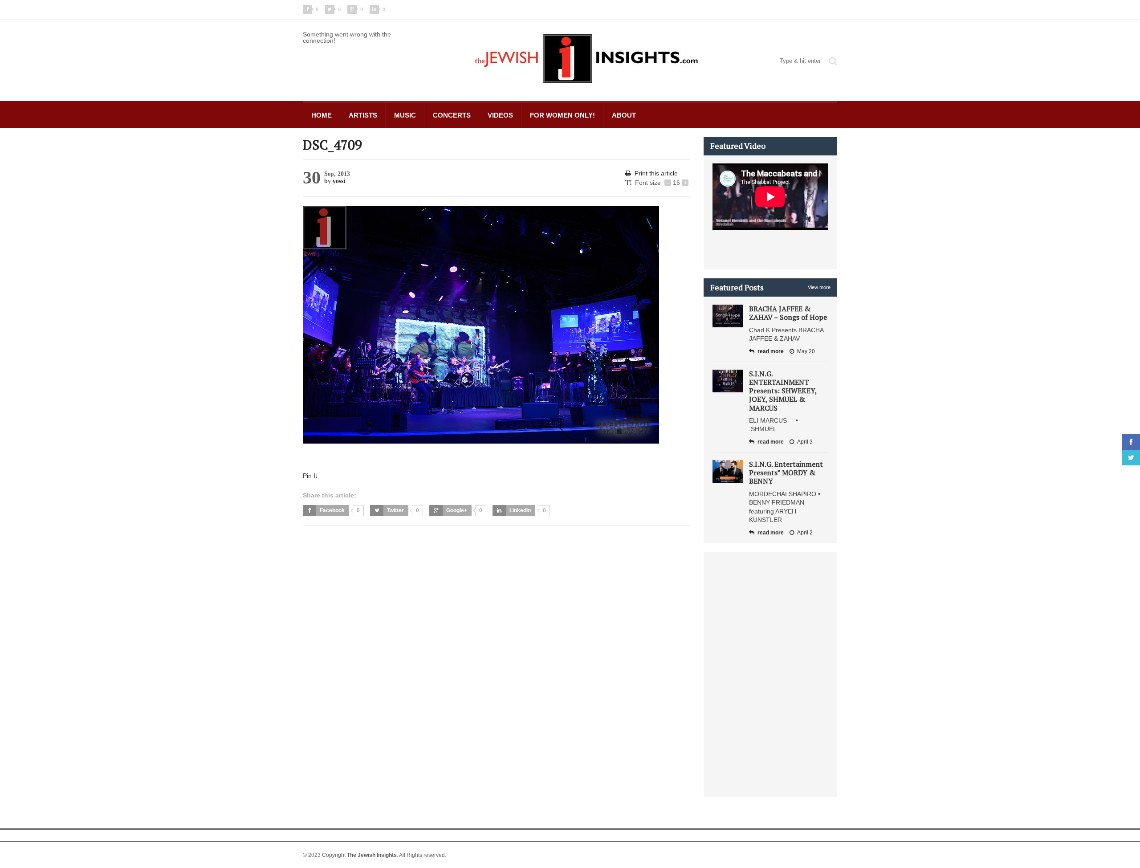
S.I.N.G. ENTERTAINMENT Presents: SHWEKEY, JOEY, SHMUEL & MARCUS (783, 391)
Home (321, 115)
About (624, 115)
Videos (500, 115)
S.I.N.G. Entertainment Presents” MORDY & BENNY (786, 472)
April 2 (805, 532)
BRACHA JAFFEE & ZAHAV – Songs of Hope (788, 313)
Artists (363, 115)
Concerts (452, 115)
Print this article (656, 173)
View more (819, 287)
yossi (339, 181)
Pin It (310, 475)
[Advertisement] (465, 554)
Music (405, 115)
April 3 (805, 441)
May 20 (806, 351)
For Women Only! (562, 115)
